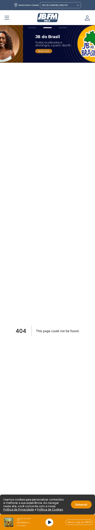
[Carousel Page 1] (32, 27)
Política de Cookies (50, 509)
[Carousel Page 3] (63, 27)
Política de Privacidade (18, 509)
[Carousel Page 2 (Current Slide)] (47, 27)
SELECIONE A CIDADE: (28, 5)
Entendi (81, 504)
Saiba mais (22, 51)
